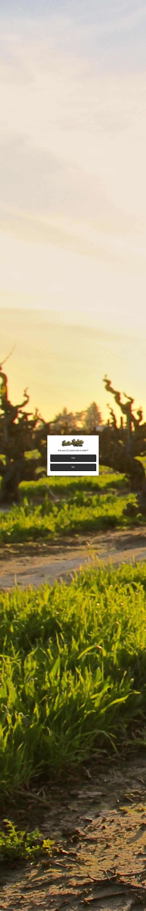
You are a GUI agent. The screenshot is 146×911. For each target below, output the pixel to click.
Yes (73, 458)
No (73, 467)
